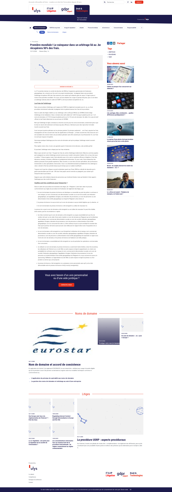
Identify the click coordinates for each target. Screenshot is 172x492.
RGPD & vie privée (55, 27)
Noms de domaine (39, 27)
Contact (139, 2)
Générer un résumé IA (66, 86)
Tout (42, 32)
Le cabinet (31, 474)
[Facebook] (127, 2)
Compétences (32, 477)
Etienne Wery (43, 51)
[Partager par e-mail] (114, 43)
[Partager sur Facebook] (108, 43)
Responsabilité (131, 27)
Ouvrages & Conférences (35, 479)
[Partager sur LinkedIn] (111, 43)
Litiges (64, 32)
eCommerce (105, 27)
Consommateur (118, 27)
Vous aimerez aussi (116, 63)
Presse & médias (93, 27)
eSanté (82, 27)
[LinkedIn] (131, 2)
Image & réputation (69, 27)
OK (130, 489)
